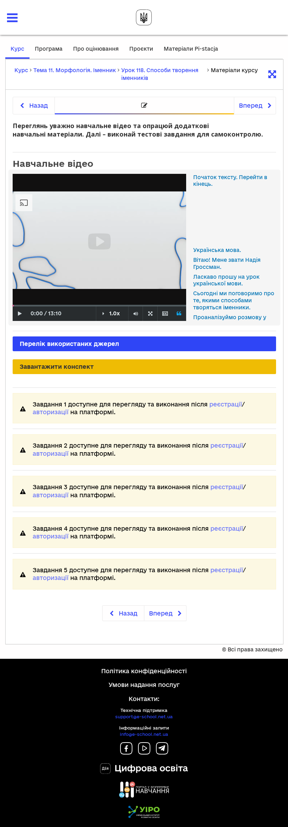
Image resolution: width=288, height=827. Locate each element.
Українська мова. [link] (217, 250)
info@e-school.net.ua (144, 734)
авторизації (50, 412)
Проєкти (141, 49)
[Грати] (20, 314)
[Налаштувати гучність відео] (136, 314)
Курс (20, 52)
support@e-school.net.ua (144, 716)
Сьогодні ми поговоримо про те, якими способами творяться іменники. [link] (233, 300)
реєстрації (225, 404)
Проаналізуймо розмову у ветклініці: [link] (229, 320)
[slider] (13, 306)
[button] (12, 17)
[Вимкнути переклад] (179, 314)
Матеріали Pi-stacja (191, 49)
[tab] (144, 105)
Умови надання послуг (144, 684)
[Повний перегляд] (150, 314)
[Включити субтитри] (165, 314)
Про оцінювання (96, 49)
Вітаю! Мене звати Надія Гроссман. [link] (227, 263)
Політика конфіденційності (144, 671)
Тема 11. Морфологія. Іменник (74, 70)
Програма (49, 49)
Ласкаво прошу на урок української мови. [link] (226, 280)
